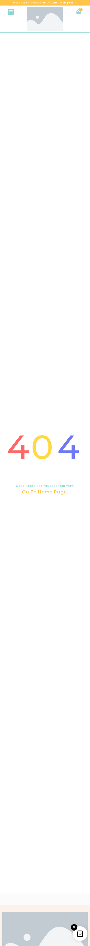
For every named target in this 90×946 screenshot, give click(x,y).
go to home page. (45, 492)
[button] (11, 12)
